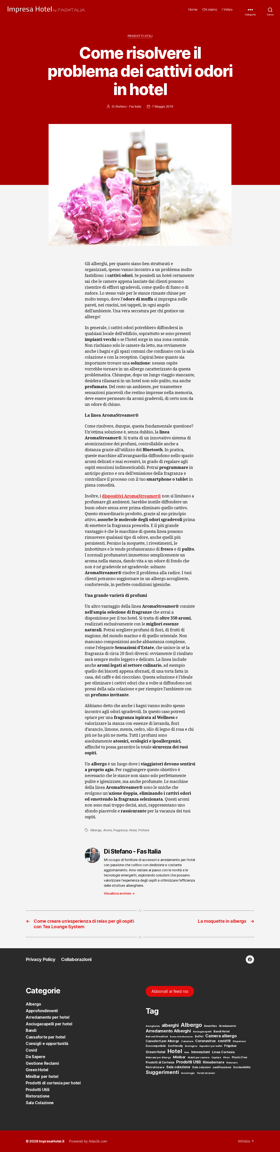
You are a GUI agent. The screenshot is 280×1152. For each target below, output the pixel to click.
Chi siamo (209, 9)
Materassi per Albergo (158, 1057)
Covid (31, 1050)
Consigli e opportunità (47, 1043)
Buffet (199, 1036)
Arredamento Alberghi (168, 1030)
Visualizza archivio (119, 893)
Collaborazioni (76, 959)
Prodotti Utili (140, 36)
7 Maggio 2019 (162, 106)
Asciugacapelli (202, 1031)
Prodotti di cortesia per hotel (53, 1083)
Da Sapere (35, 1056)
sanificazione (222, 1067)
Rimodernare (213, 1062)
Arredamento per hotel (47, 1017)
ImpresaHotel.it (51, 1141)
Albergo (96, 830)
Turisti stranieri (206, 1073)
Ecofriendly (175, 1045)
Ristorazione (38, 1096)
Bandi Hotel (221, 1031)
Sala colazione (178, 1067)
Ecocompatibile (156, 1045)
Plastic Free (239, 1057)
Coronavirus (205, 1041)
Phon (226, 1057)
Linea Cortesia (223, 1052)
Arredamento (227, 1025)
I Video (227, 9)
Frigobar (230, 1046)
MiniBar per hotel (42, 1076)
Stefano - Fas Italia (128, 106)
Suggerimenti (162, 1072)
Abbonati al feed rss (169, 991)
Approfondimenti (42, 1010)
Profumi (143, 830)
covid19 (224, 1041)
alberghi (170, 1025)
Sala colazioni (201, 1067)
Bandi (31, 1030)
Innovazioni (200, 1052)
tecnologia (188, 1072)
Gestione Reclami (42, 1063)
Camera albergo (221, 1035)
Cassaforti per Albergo (162, 1041)
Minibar (179, 1057)
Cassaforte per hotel (46, 1037)
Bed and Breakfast (157, 1036)
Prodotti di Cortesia (160, 1062)
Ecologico (191, 1045)
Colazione (187, 1041)
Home (193, 9)
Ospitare (216, 1057)
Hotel (133, 830)
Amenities (210, 1025)
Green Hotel (37, 1069)
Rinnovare (232, 1062)
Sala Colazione (40, 1102)
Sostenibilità (241, 1067)
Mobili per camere (198, 1057)
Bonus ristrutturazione (181, 1036)
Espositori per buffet (210, 1046)
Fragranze (120, 830)
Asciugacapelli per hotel (49, 1024)
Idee (186, 1052)
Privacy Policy (40, 959)
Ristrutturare (155, 1067)
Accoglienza (153, 1026)
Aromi (107, 830)
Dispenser (239, 1041)
